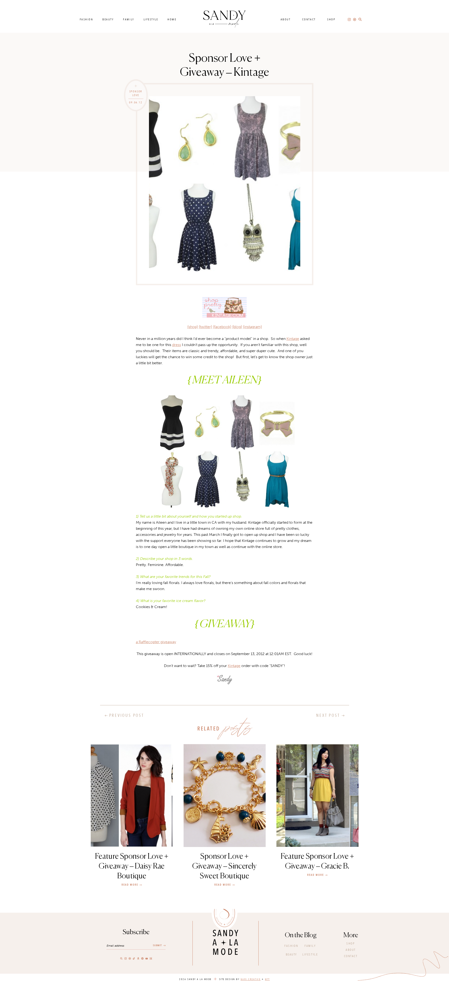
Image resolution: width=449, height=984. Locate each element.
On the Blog (301, 935)
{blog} (237, 326)
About (286, 19)
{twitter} (205, 326)
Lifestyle (151, 19)
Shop (331, 19)
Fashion (86, 19)
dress (176, 344)
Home (171, 19)
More (351, 935)
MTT (267, 979)
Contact (309, 19)
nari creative (251, 979)
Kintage (292, 338)
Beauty (108, 19)
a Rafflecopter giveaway (156, 642)
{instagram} (252, 326)
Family (128, 19)
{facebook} (222, 326)
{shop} (192, 326)
